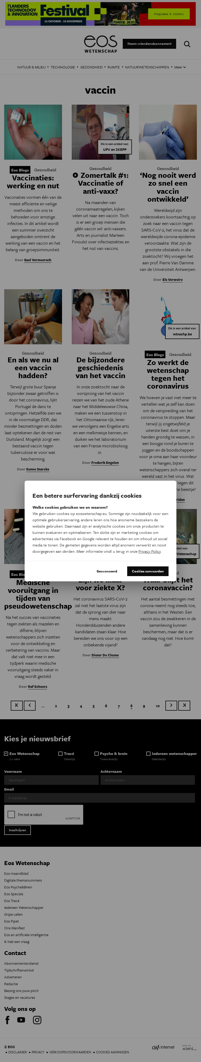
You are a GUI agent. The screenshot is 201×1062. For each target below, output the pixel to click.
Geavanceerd (107, 571)
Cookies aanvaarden (148, 571)
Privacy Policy (149, 551)
